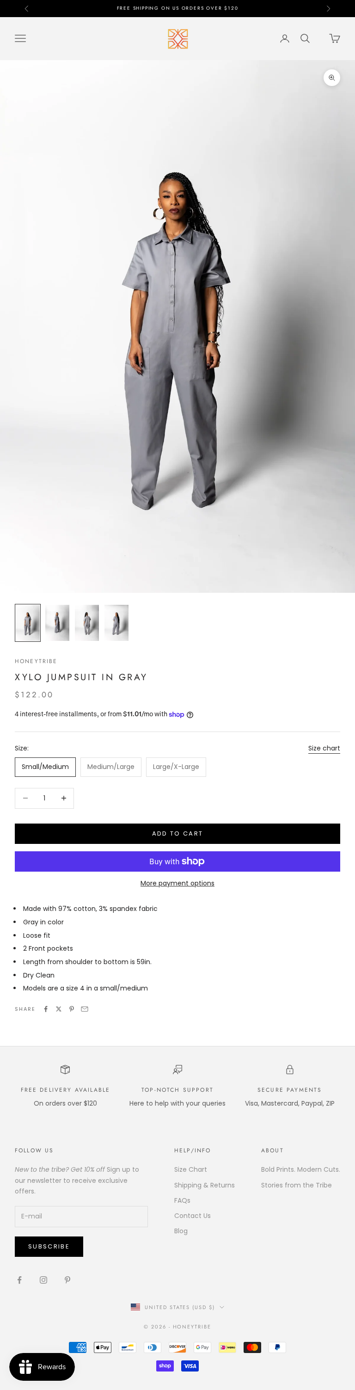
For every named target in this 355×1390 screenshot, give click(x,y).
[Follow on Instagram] (43, 1280)
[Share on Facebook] (45, 1009)
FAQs (182, 1200)
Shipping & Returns (204, 1185)
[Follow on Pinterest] (67, 1280)
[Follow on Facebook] (19, 1280)
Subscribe (49, 1246)
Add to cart (177, 833)
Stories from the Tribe (296, 1185)
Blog (181, 1231)
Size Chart (190, 1169)
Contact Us (192, 1215)
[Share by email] (84, 1009)
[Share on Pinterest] (71, 1009)
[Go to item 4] (116, 623)
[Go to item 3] (87, 623)
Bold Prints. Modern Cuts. (300, 1169)
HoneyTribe (36, 661)
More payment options (177, 883)
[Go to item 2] (57, 623)
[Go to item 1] (28, 623)
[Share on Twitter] (58, 1009)
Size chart (324, 748)
